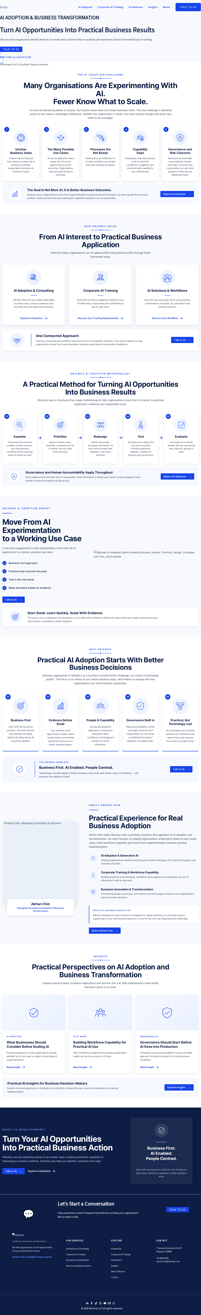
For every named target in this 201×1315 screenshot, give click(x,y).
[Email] (109, 1303)
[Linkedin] (87, 1303)
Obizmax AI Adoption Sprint (78, 1265)
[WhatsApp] (113, 1303)
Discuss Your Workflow (167, 318)
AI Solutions (116, 1260)
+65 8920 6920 (162, 1258)
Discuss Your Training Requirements (100, 318)
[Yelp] (100, 1303)
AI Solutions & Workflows (77, 1260)
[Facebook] (91, 1303)
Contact (115, 1277)
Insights (115, 1265)
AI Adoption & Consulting (77, 1248)
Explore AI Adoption (34, 318)
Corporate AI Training (75, 1254)
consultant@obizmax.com (168, 1261)
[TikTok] (96, 1303)
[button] (188, 7)
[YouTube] (105, 1303)
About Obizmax (118, 1271)
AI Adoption (116, 1248)
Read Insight (16, 1067)
